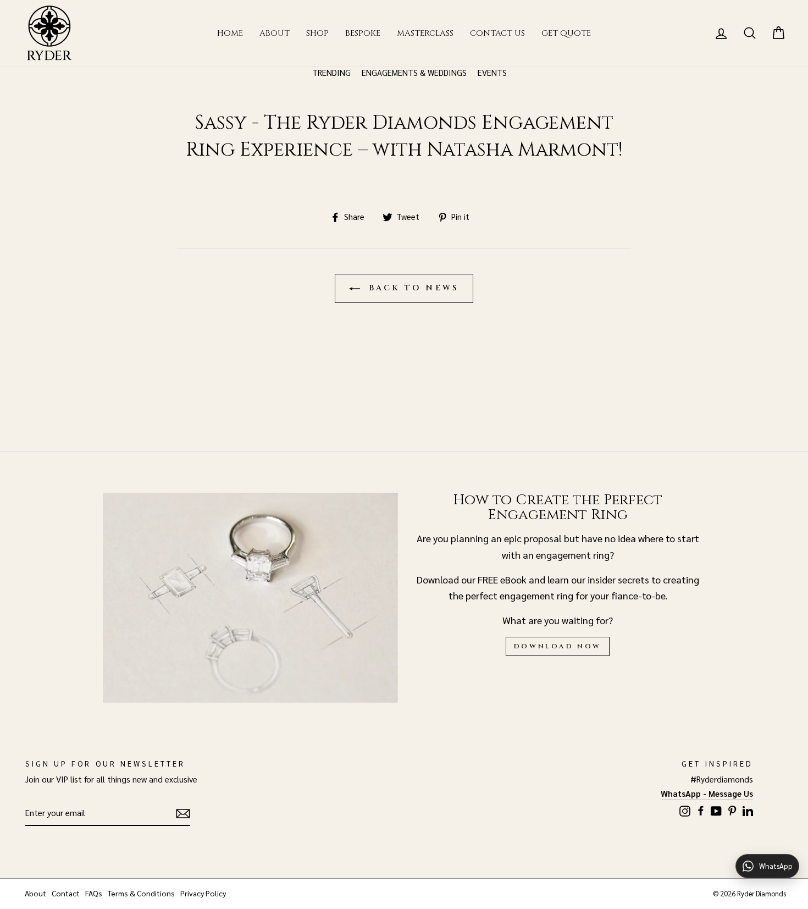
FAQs (93, 893)
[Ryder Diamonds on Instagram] (684, 809)
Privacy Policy (203, 893)
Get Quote (566, 33)
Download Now (557, 646)
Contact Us (497, 33)
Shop (317, 33)
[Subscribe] (183, 814)
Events (492, 72)
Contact (66, 893)
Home (230, 33)
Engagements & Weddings (414, 72)
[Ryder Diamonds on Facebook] (701, 809)
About (274, 33)
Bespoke (362, 33)
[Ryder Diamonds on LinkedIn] (748, 809)
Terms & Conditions (141, 893)
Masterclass (425, 33)
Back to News (412, 288)
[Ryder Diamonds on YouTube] (716, 809)
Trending (331, 72)
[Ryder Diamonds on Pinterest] (732, 809)
